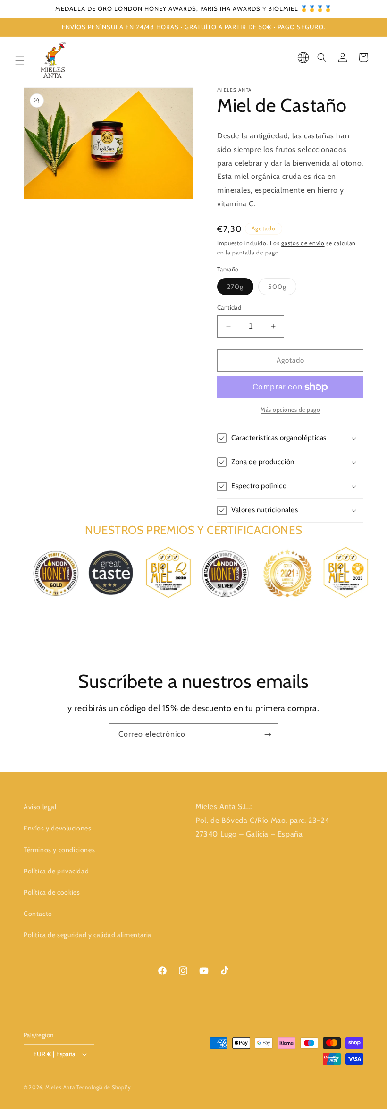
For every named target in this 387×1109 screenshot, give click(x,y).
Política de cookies (52, 892)
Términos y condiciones (59, 850)
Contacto (38, 913)
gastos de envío (303, 242)
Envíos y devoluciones (58, 828)
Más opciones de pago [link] (290, 409)
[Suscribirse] (267, 734)
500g (282, 288)
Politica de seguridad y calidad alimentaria (87, 935)
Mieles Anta (60, 1087)
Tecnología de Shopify (103, 1087)
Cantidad (229, 307)
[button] (19, 60)
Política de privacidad (56, 871)
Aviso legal (40, 807)
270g (240, 288)
